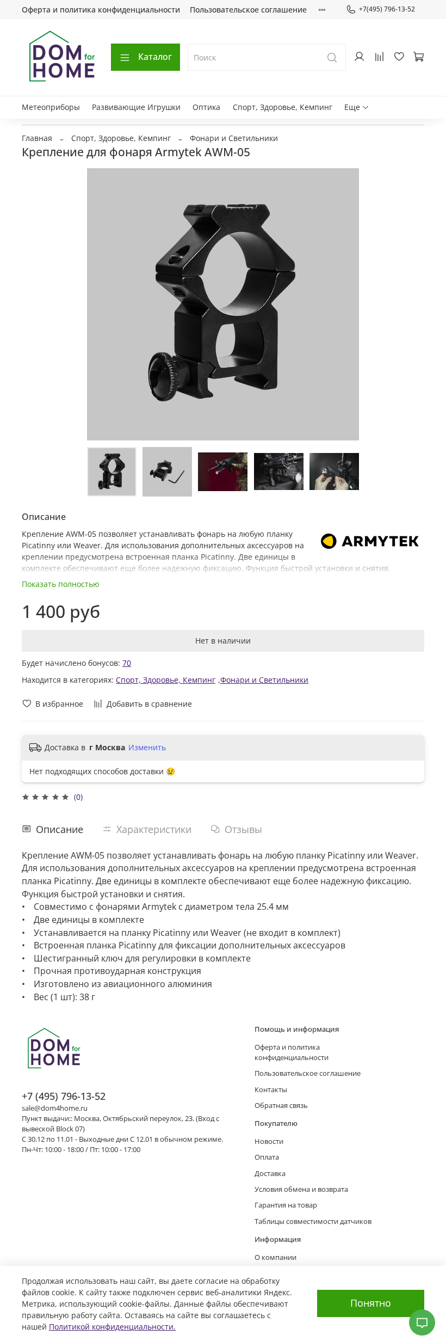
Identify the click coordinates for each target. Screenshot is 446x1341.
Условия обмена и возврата (301, 1189)
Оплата (267, 1157)
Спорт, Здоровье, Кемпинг (282, 107)
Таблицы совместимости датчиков (313, 1221)
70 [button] (126, 663)
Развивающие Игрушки (136, 107)
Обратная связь (281, 1105)
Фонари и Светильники (234, 138)
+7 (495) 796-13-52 (64, 1096)
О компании (275, 1257)
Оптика (206, 107)
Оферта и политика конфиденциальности (101, 9)
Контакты (271, 1089)
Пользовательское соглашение (248, 9)
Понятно (370, 1302)
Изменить (147, 747)
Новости (269, 1141)
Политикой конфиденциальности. (112, 1326)
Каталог (155, 57)
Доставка (270, 1173)
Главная (37, 138)
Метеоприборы (51, 107)
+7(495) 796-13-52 (387, 9)
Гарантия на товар (286, 1205)
